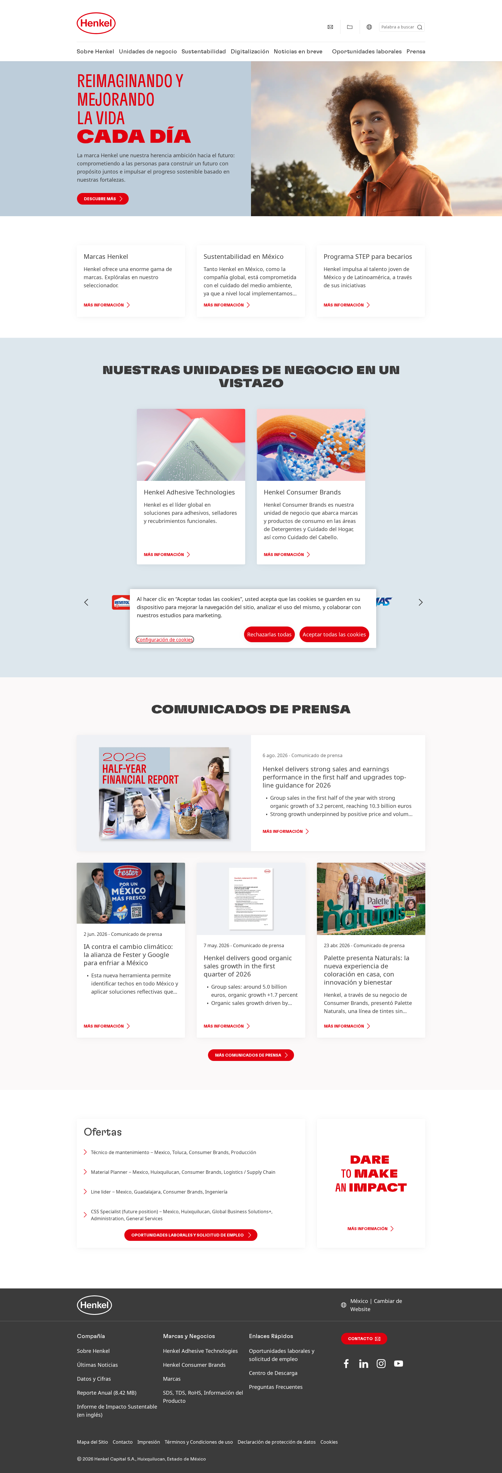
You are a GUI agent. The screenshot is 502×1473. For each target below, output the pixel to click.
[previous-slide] (86, 602)
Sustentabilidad (204, 51)
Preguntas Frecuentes (276, 1386)
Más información (104, 305)
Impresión (148, 1442)
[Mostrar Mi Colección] (350, 27)
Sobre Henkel (95, 51)
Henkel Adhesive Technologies (200, 1350)
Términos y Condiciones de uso (199, 1442)
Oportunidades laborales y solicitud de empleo (281, 1354)
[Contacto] (330, 27)
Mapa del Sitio (92, 1442)
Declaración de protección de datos (277, 1442)
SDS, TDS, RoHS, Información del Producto (203, 1396)
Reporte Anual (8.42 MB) (106, 1392)
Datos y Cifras (94, 1378)
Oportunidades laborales (367, 51)
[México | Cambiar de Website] (369, 27)
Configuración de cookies (165, 639)
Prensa (415, 51)
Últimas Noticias (97, 1364)
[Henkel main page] (96, 23)
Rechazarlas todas (269, 634)
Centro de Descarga (273, 1372)
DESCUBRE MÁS (100, 199)
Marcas (172, 1378)
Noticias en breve (298, 51)
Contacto (360, 1339)
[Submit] (419, 27)
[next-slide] (421, 602)
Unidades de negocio (148, 51)
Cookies (329, 1442)
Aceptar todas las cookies (334, 634)
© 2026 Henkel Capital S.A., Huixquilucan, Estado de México (141, 1459)
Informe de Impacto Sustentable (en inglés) (117, 1410)
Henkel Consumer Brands (194, 1364)
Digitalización (250, 51)
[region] (253, 618)
